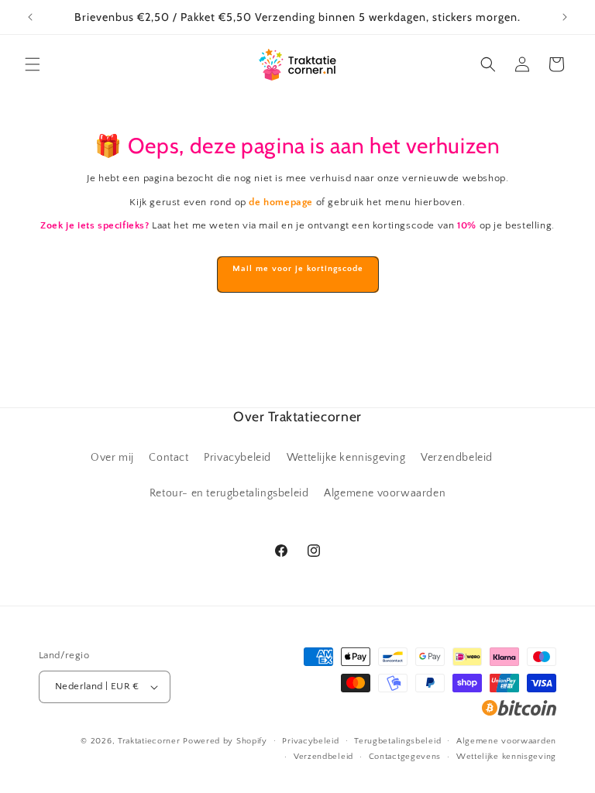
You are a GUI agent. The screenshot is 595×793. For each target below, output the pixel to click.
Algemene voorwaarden (384, 493)
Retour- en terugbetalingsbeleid (229, 493)
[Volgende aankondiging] (565, 17)
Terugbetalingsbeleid (397, 741)
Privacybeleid (237, 457)
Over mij (112, 457)
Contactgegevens (405, 756)
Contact (168, 457)
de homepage (281, 202)
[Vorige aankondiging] (30, 17)
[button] (32, 64)
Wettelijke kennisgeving (346, 457)
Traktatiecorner (149, 741)
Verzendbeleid (457, 457)
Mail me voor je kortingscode (297, 268)
